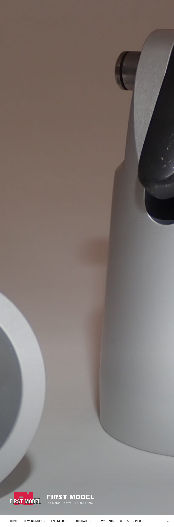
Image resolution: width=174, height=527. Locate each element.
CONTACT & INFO (130, 521)
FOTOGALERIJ (83, 521)
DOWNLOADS (106, 521)
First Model (71, 497)
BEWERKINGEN (33, 521)
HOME (14, 521)
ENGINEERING (59, 521)
